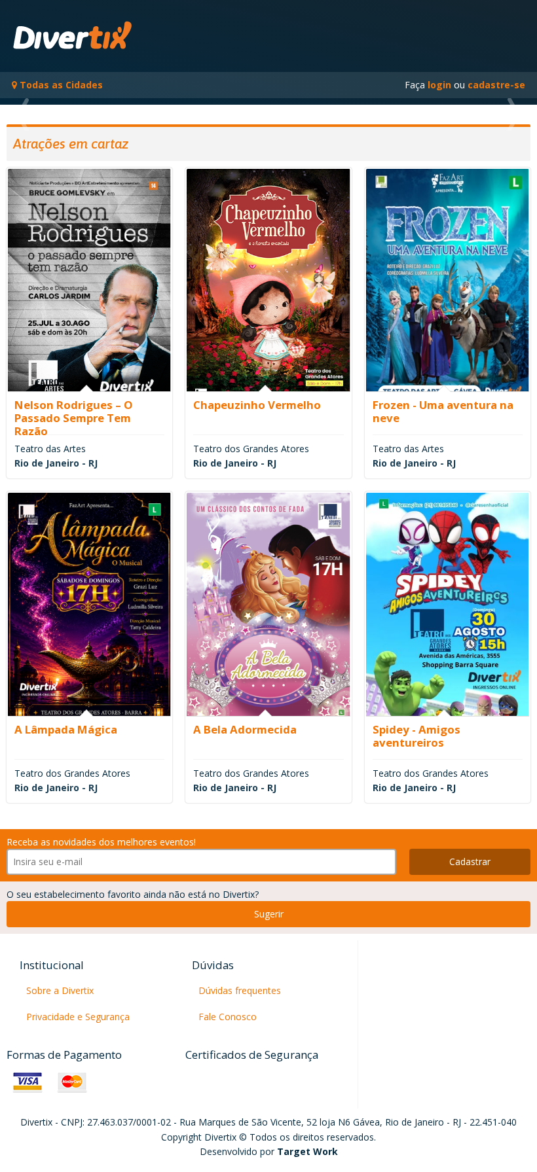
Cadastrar (470, 861)
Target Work (307, 1151)
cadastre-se (496, 85)
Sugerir (269, 914)
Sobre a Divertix (60, 990)
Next (503, 114)
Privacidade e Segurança (78, 1016)
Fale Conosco (227, 1016)
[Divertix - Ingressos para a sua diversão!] (73, 36)
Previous (32, 114)
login (439, 85)
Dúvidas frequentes (239, 990)
